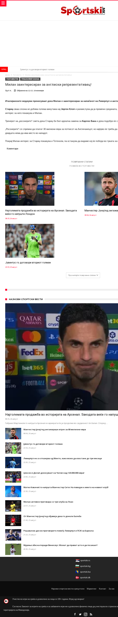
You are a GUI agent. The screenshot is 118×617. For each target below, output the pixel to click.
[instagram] (85, 614)
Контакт (102, 588)
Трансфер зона (30, 79)
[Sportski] (83, 3)
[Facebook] (74, 614)
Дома (7, 75)
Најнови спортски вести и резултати (67, 588)
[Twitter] (80, 614)
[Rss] (90, 614)
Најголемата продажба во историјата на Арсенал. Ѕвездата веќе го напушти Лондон (41, 212)
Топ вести (17, 75)
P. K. (10, 90)
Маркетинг (91, 588)
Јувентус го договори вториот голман (28, 262)
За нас (112, 588)
